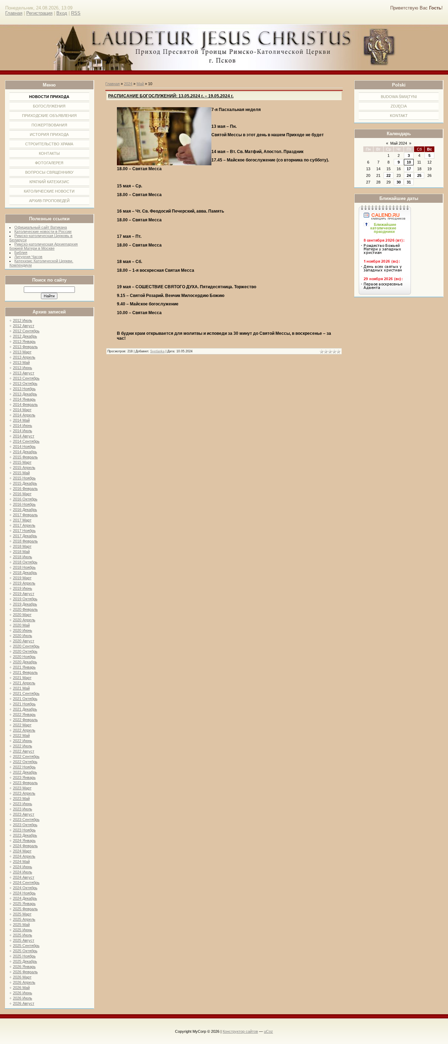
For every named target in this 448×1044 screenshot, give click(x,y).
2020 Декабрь (25, 662)
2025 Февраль (25, 909)
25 (419, 175)
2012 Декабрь (25, 336)
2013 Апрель (24, 357)
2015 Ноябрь (24, 478)
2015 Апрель (24, 467)
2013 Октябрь (25, 383)
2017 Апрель (24, 525)
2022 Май (21, 735)
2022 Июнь (22, 741)
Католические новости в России (42, 231)
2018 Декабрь (25, 573)
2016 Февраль (25, 488)
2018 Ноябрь (24, 567)
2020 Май (21, 625)
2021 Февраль (25, 672)
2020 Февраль (25, 609)
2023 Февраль (25, 783)
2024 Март (22, 851)
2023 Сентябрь (26, 819)
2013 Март (22, 352)
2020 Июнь (22, 630)
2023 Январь (24, 777)
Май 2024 (398, 143)
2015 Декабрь (25, 483)
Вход (61, 13)
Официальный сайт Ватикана (40, 227)
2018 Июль (22, 557)
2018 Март (22, 546)
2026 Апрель (24, 982)
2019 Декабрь (25, 604)
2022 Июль (22, 746)
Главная (13, 13)
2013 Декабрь (25, 394)
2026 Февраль (25, 972)
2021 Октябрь (25, 699)
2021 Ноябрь (24, 704)
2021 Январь (24, 667)
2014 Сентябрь (26, 441)
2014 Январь (24, 399)
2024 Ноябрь (24, 893)
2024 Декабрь (25, 898)
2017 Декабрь (25, 536)
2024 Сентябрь (26, 882)
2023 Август (23, 814)
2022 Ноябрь (24, 767)
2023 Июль (22, 809)
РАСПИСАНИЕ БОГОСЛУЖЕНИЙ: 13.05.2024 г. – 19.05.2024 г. (170, 96)
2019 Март (22, 578)
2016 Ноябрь (24, 504)
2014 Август (23, 436)
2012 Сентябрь (26, 331)
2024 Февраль (25, 846)
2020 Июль (22, 636)
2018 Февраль (25, 541)
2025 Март (22, 914)
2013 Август (23, 373)
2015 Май (21, 473)
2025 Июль (22, 935)
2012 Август (23, 326)
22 (388, 175)
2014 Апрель (24, 415)
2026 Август (23, 1003)
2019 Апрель (24, 583)
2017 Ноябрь (24, 530)
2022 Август (23, 751)
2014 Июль (22, 431)
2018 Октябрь (25, 562)
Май (140, 84)
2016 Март (22, 494)
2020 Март (22, 615)
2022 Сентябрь (26, 756)
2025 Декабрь (25, 961)
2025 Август (23, 940)
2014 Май (21, 420)
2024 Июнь (22, 867)
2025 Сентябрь (26, 945)
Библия (20, 252)
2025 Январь (24, 903)
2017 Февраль (25, 515)
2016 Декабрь (25, 509)
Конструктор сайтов (240, 1031)
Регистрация (39, 13)
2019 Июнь (22, 588)
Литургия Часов (28, 257)
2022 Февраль (25, 720)
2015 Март (22, 462)
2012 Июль (22, 320)
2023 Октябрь (25, 825)
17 (409, 169)
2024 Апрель (24, 856)
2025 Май (21, 924)
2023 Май (21, 798)
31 (409, 182)
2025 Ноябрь (24, 956)
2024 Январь (24, 840)
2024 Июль (22, 872)
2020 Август (23, 641)
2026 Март (22, 977)
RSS (75, 13)
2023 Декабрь (25, 835)
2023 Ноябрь (24, 830)
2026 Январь (24, 967)
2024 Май (21, 861)
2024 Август (23, 877)
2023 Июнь (22, 804)
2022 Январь (24, 714)
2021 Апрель (24, 683)
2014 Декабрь (25, 452)
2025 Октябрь (25, 951)
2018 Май (21, 551)
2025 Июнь (22, 930)
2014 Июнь (22, 425)
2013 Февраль (25, 347)
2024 (128, 84)
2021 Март (22, 678)
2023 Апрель (24, 793)
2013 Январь (24, 341)
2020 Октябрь (25, 651)
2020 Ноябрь (24, 657)
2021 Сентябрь (26, 693)
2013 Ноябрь (24, 389)
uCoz (268, 1031)
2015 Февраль (25, 457)
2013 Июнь (22, 368)
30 (399, 182)
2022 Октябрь (25, 762)
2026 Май (21, 988)
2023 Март (22, 788)
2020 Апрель (24, 620)
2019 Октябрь (25, 599)
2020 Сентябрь (26, 646)
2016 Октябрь (25, 499)
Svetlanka (157, 351)
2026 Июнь (22, 993)
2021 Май (21, 688)
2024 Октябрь (25, 888)
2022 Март (22, 725)
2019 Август (23, 594)
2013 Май (21, 362)
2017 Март (22, 520)
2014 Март (22, 410)
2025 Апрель (24, 919)
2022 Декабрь (25, 772)
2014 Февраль (25, 404)
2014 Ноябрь (24, 446)
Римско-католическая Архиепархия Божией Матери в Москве (43, 246)
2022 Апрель (24, 730)
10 (409, 162)
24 (409, 175)
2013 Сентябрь (26, 378)
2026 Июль (22, 998)
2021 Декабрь (25, 709)
